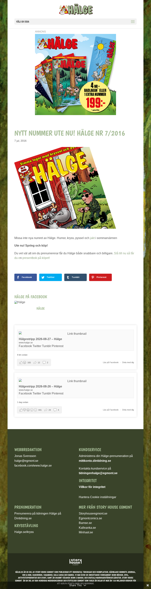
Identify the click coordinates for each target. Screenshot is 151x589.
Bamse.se (85, 522)
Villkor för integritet (92, 486)
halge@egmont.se (26, 460)
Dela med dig (128, 362)
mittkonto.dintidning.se (95, 460)
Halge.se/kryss (24, 531)
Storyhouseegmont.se (93, 513)
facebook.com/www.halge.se (33, 465)
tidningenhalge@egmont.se (98, 473)
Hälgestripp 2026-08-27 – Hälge (40, 339)
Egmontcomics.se (90, 518)
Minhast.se (86, 532)
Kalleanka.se (87, 527)
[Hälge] (23, 302)
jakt (92, 238)
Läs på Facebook (111, 362)
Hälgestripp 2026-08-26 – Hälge (40, 386)
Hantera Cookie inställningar (97, 497)
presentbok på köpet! (36, 257)
